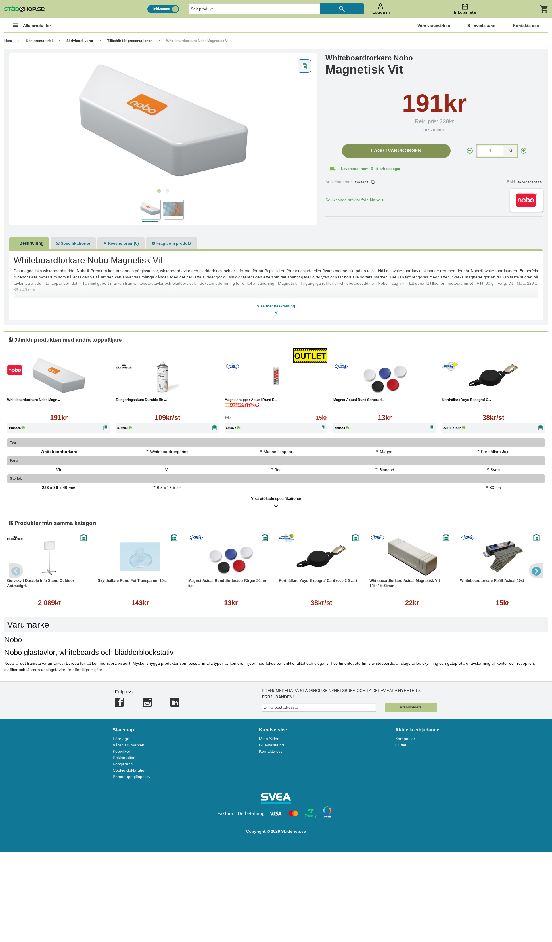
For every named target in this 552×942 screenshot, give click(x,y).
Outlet (400, 745)
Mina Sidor (269, 738)
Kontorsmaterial (39, 41)
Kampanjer (405, 738)
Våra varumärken (128, 745)
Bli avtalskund (271, 745)
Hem (8, 41)
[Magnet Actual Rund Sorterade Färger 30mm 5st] (384, 376)
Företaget (122, 738)
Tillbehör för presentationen (129, 41)
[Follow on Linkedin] (174, 704)
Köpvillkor (121, 751)
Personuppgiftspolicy (131, 776)
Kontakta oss (271, 751)
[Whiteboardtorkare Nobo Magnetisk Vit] (163, 121)
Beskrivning (30, 243)
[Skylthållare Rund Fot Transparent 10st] (140, 556)
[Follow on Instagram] (147, 704)
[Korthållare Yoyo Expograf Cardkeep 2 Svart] (493, 376)
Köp (31, 390)
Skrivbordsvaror (79, 41)
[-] (470, 150)
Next (536, 570)
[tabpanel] (163, 121)
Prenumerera (411, 707)
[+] (523, 150)
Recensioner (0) (123, 243)
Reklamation (124, 757)
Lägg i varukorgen (396, 150)
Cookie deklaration (130, 770)
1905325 (361, 182)
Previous (16, 570)
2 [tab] (167, 191)
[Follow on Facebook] (119, 704)
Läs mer (88, 390)
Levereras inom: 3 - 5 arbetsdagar (370, 169)
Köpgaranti (123, 764)
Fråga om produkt (173, 243)
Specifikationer (75, 243)
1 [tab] (159, 191)
